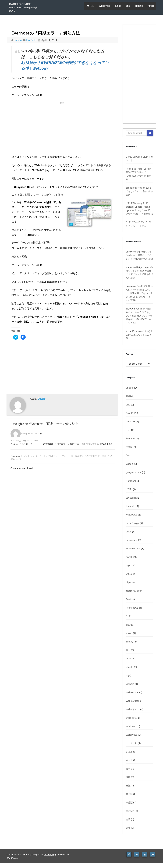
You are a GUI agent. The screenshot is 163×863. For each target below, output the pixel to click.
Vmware (130, 683)
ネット (129, 760)
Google (129, 463)
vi (127, 675)
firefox (129, 446)
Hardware (131, 480)
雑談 (128, 827)
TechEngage (50, 854)
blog (128, 404)
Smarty (129, 641)
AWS (128, 396)
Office (129, 573)
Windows (130, 726)
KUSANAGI (132, 514)
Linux (118, 6)
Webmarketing (133, 700)
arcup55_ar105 (29, 433)
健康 (128, 777)
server (129, 633)
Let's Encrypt (132, 523)
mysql (151, 6)
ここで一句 (131, 743)
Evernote (31, 40)
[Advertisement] (62, 129)
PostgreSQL (132, 607)
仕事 (128, 768)
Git (127, 455)
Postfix (129, 599)
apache (139, 6)
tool (128, 658)
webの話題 (131, 717)
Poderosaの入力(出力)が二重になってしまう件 (139, 334)
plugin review (133, 590)
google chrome (134, 472)
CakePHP (131, 413)
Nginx (129, 565)
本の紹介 (130, 810)
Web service (132, 692)
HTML (129, 489)
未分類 (129, 793)
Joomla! (130, 506)
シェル (129, 751)
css (127, 430)
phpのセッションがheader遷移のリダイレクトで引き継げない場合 (139, 255)
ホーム (90, 6)
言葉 (128, 819)
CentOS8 (130, 421)
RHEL (129, 616)
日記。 (129, 785)
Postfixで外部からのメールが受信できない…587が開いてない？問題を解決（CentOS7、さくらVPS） (139, 293)
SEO (128, 624)
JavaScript (131, 497)
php (128, 6)
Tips (128, 650)
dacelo (18, 40)
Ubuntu (129, 666)
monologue (132, 540)
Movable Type (133, 548)
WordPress (104, 6)
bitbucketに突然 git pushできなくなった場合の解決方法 (139, 191)
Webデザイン (133, 709)
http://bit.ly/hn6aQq (91, 443)
